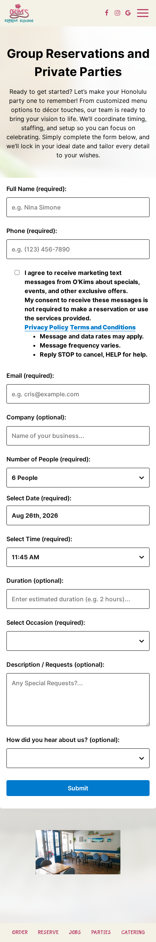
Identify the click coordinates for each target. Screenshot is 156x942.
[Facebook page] (106, 13)
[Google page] (128, 13)
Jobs (75, 933)
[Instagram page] (117, 13)
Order (20, 933)
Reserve (48, 933)
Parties (101, 933)
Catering (133, 933)
